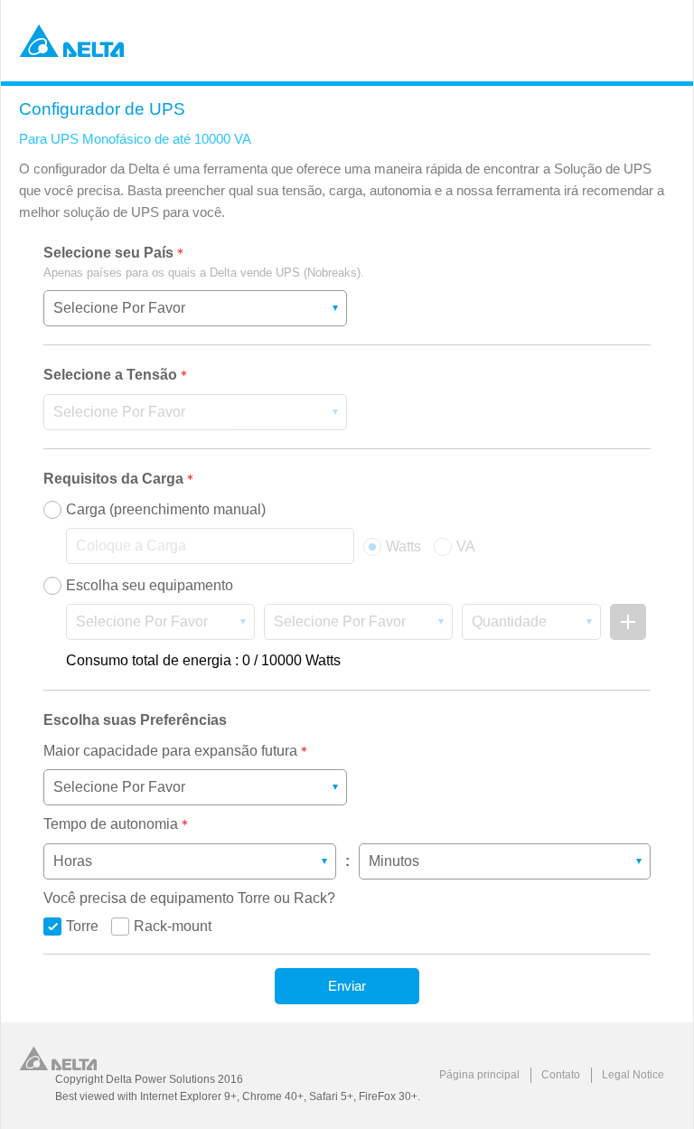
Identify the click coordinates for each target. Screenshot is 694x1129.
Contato (560, 1074)
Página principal (479, 1074)
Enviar (347, 985)
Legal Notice (633, 1074)
